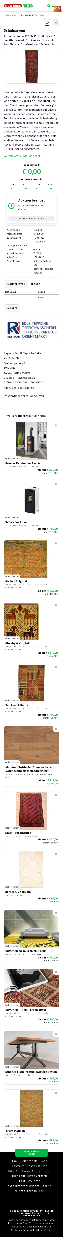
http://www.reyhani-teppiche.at (24, 382)
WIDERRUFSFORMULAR (29, 1191)
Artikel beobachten (31, 218)
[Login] (53, 6)
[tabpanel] (31, 351)
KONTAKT (18, 1166)
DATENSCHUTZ (38, 1166)
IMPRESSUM (29, 1161)
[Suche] (48, 6)
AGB (44, 1161)
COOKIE (12, 1171)
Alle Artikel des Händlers (19, 387)
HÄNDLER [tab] (12, 308)
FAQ (14, 1161)
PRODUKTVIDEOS (29, 1181)
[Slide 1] (31, 78)
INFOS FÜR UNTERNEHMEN (29, 1176)
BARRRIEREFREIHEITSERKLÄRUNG (30, 1186)
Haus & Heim (10, 15)
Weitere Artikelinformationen (22, 156)
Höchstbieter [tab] (16, 284)
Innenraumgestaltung (32, 15)
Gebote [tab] (35, 284)
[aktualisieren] (47, 22)
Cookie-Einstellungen (36, 1171)
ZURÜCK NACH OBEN (31, 1153)
